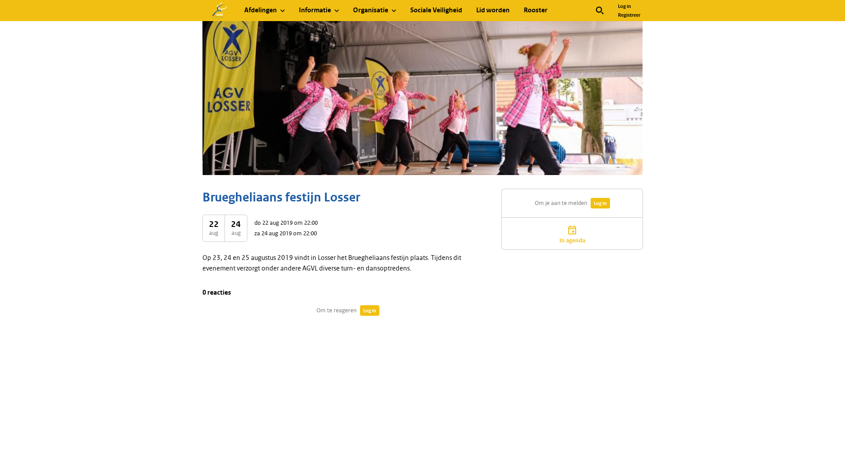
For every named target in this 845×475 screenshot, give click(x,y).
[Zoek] (599, 10)
